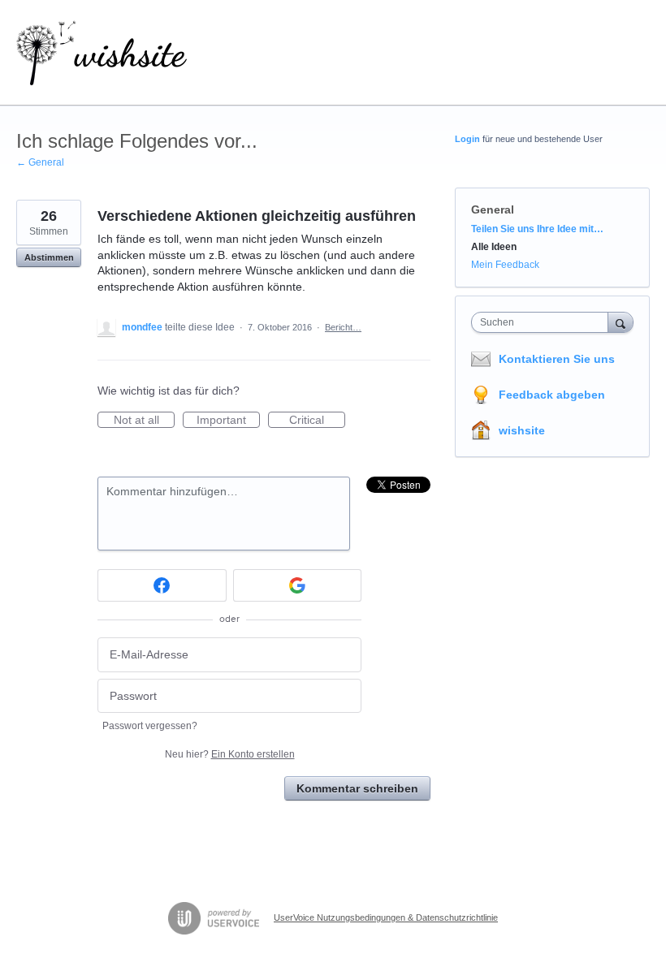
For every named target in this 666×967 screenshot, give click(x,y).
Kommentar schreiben (357, 788)
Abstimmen (49, 257)
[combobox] (543, 322)
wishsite (522, 430)
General (492, 209)
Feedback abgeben (552, 394)
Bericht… (343, 327)
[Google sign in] (297, 585)
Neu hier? (230, 754)
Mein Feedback (505, 264)
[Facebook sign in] (162, 585)
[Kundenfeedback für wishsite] (101, 52)
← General (40, 162)
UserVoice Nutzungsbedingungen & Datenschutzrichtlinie (386, 917)
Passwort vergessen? (149, 726)
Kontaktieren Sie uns (557, 359)
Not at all (144, 420)
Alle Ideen (494, 247)
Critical (317, 420)
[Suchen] (621, 322)
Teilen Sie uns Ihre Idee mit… (537, 229)
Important (228, 420)
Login (467, 139)
